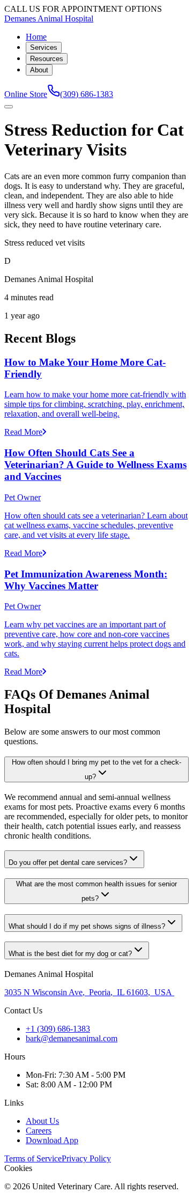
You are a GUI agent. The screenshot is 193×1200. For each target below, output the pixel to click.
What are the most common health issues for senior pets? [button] (96, 891)
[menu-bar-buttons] (8, 106)
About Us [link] (42, 1120)
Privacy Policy (86, 1158)
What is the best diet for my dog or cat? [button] (70, 954)
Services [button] (43, 47)
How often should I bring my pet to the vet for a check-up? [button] (96, 769)
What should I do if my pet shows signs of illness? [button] (87, 926)
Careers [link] (38, 1130)
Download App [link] (52, 1140)
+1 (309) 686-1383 (58, 1028)
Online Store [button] (25, 94)
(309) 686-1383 (86, 94)
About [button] (39, 70)
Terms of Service (33, 1158)
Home (36, 36)
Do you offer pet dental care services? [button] (68, 862)
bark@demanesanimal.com (71, 1038)
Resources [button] (46, 59)
